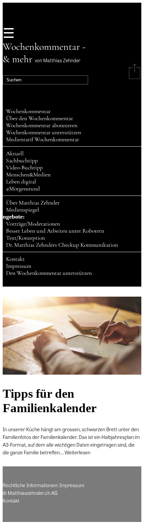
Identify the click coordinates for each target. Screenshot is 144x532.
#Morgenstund (23, 188)
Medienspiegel (22, 209)
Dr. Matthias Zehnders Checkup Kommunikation (62, 244)
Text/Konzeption (25, 237)
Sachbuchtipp (22, 160)
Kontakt (15, 258)
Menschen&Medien (28, 174)
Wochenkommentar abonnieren (41, 125)
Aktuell (15, 153)
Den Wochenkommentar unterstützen (49, 273)
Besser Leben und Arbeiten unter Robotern (55, 230)
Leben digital (21, 181)
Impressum (18, 266)
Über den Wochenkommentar (39, 118)
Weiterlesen (77, 452)
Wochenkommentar (28, 111)
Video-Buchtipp (24, 167)
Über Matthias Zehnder (33, 202)
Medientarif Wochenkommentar (42, 139)
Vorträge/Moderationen (33, 223)
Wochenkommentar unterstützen (43, 132)
